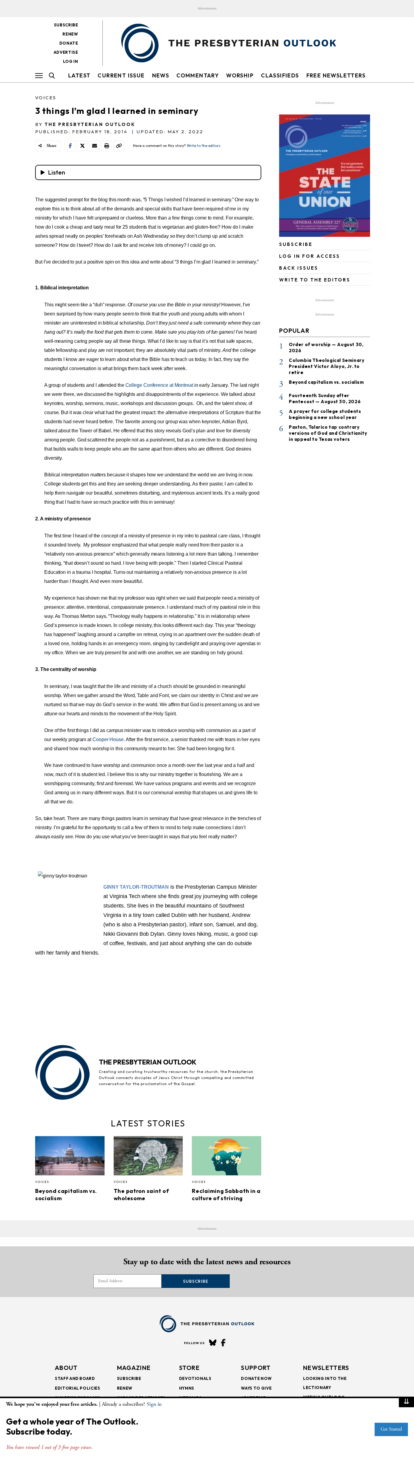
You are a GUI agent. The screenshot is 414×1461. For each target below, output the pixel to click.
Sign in (154, 1404)
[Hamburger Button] (39, 76)
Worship (240, 75)
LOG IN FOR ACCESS (309, 256)
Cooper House (108, 739)
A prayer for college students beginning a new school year (325, 414)
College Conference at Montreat (159, 385)
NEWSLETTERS (326, 1367)
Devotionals (195, 1378)
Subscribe (66, 24)
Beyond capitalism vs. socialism (326, 382)
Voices (45, 97)
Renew (70, 34)
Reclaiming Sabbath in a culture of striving (226, 1194)
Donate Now (256, 1378)
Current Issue (121, 75)
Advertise (66, 52)
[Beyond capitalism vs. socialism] (70, 1157)
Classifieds (280, 75)
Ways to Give (256, 1388)
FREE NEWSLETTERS (336, 75)
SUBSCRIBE (295, 244)
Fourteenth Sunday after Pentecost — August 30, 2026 (325, 398)
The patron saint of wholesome (141, 1194)
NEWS (160, 75)
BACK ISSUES (298, 268)
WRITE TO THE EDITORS (314, 280)
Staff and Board (75, 1378)
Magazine (134, 1367)
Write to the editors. (204, 145)
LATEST (79, 75)
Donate (68, 43)
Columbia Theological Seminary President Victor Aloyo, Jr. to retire (326, 366)
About (66, 1367)
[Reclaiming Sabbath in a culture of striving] (226, 1157)
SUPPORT (256, 1367)
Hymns (186, 1388)
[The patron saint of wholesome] (148, 1157)
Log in (70, 61)
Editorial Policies (77, 1388)
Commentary (197, 75)
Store (189, 1367)
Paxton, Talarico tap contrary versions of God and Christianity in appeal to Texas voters (328, 433)
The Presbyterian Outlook (90, 124)
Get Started (391, 1429)
